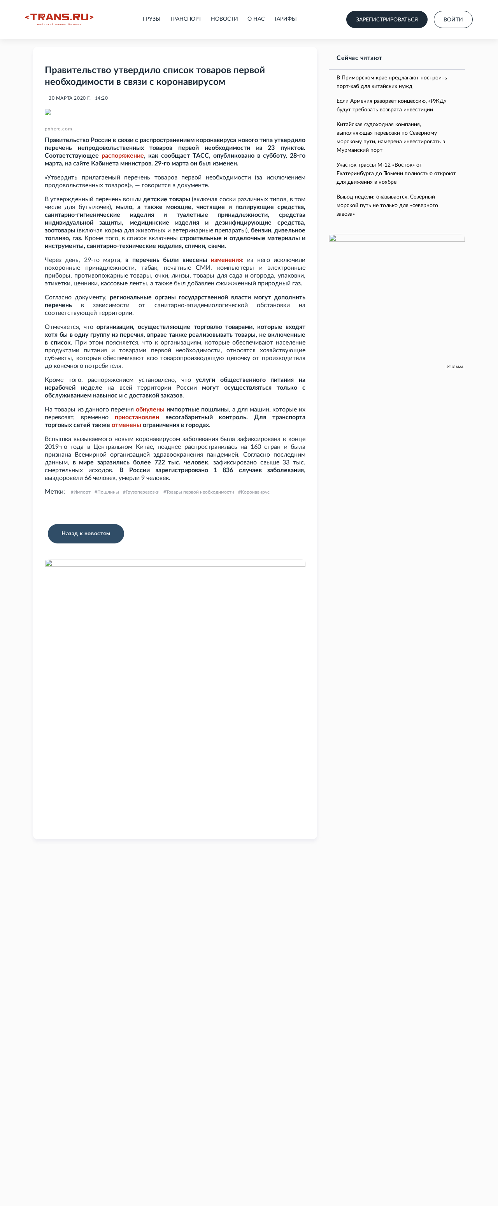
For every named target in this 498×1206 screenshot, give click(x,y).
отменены (126, 425)
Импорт (82, 492)
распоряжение (123, 156)
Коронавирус (255, 492)
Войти (453, 20)
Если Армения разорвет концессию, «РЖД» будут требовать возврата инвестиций (391, 105)
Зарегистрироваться (387, 20)
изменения (226, 260)
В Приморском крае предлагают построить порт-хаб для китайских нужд (392, 82)
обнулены (150, 409)
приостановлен (137, 417)
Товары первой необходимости (200, 492)
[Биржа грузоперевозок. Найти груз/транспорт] (59, 19)
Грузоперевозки (143, 492)
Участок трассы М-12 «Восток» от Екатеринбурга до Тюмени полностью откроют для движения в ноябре (396, 173)
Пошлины (108, 492)
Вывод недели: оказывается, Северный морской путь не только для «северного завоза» (387, 205)
